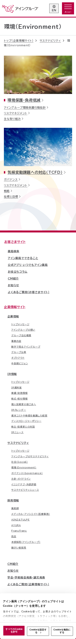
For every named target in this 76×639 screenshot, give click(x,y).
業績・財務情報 (19, 393)
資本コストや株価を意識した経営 (29, 415)
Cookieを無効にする (62, 631)
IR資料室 (16, 387)
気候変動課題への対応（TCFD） (35, 172)
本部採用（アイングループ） (25, 542)
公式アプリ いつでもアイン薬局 (28, 265)
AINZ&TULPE (20, 519)
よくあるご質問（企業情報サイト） (28, 584)
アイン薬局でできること (23, 258)
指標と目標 (11, 196)
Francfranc (19, 530)
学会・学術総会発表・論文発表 (26, 577)
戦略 (7, 191)
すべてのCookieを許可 (14, 630)
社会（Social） (19, 462)
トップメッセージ (20, 324)
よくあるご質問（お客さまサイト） (28, 292)
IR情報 (12, 374)
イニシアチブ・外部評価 (23, 484)
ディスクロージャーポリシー (26, 421)
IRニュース (17, 432)
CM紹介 (13, 278)
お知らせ (13, 285)
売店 (13, 536)
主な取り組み (12, 118)
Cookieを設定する (38, 631)
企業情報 (13, 316)
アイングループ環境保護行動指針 (25, 107)
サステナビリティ (18, 443)
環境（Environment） (23, 467)
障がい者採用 (18, 547)
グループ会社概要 (21, 335)
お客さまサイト (15, 241)
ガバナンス (11, 179)
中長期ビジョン (19, 363)
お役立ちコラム (17, 271)
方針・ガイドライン (21, 479)
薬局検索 (13, 251)
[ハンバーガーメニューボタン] (68, 8)
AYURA (16, 525)
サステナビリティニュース (25, 490)
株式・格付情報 (19, 398)
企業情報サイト (15, 307)
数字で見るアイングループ (25, 346)
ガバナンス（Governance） (27, 473)
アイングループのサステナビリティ (30, 456)
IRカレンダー (18, 410)
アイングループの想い (23, 330)
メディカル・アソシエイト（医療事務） (30, 514)
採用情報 (13, 500)
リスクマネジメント (15, 113)
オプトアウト (18, 358)
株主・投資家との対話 (23, 426)
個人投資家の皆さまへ (23, 404)
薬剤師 (15, 508)
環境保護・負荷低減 (24, 100)
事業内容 (16, 341)
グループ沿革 (18, 352)
